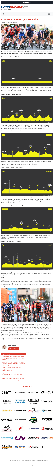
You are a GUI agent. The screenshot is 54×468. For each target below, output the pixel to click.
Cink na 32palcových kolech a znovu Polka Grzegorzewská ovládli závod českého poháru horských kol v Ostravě (12, 369)
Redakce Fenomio (42, 465)
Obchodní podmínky (26, 460)
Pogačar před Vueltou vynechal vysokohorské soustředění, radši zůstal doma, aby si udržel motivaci (12, 374)
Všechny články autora (13, 348)
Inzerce (18, 460)
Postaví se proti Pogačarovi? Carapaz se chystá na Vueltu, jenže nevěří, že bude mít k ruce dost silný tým (13, 358)
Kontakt (14, 460)
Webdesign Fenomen (33, 465)
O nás (10, 460)
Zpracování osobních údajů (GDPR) (40, 460)
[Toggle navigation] (49, 14)
